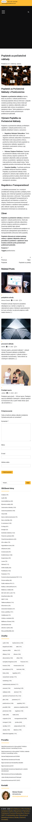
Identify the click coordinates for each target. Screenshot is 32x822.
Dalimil (3, 346)
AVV (12, 766)
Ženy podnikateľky (6, 631)
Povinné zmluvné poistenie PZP (9, 577)
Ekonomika (19, 813)
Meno (3, 445)
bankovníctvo (17, 643)
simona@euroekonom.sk (20, 796)
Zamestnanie (5, 624)
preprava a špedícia (21, 707)
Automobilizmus (5, 501)
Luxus (3, 561)
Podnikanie (4, 570)
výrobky (6, 726)
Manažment (18, 811)
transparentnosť (20, 718)
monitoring (18, 688)
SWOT (3, 599)
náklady (6, 692)
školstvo (18, 730)
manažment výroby (10, 677)
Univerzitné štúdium (6, 609)
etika (19, 658)
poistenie (16, 699)
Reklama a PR (18, 809)
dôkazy (6, 654)
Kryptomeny (4, 558)
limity (6, 673)
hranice (6, 665)
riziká (16, 714)
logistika (16, 673)
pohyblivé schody (7, 297)
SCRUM (17, 756)
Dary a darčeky (5, 520)
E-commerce (4, 523)
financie (24, 661)
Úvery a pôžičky (5, 612)
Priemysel (18, 777)
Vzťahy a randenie (6, 618)
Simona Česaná (5, 300)
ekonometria (8, 658)
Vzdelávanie (4, 615)
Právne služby (5, 580)
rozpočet (7, 718)
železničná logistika (10, 733)
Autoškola (4, 811)
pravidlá (6, 707)
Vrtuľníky (27, 809)
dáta (17, 650)
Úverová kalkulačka (16, 774)
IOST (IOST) (17, 780)
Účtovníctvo (4, 605)
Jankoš (18, 64)
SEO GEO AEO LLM (6, 593)
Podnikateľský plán (12, 815)
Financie (12, 813)
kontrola (21, 669)
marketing (7, 680)
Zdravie (26, 813)
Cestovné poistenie (6, 510)
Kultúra (11, 817)
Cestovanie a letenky (7, 507)
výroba (18, 722)
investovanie (19, 665)
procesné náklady (7, 344)
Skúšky (16, 817)
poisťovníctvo (10, 251)
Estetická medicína (6, 533)
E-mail (3, 453)
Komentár (4, 421)
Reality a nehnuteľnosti (7, 586)
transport (7, 722)
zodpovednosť (19, 726)
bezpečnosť (7, 646)
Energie (3, 529)
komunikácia (8, 669)
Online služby (5, 567)
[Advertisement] (16, 32)
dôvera (17, 654)
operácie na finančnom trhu (12, 696)
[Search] (28, 12)
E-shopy (3, 526)
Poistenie (3, 574)
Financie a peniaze (6, 536)
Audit (2, 498)
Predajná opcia (6, 390)
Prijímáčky (26, 811)
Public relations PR (6, 583)
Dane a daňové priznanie (8, 517)
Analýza (3, 495)
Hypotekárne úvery (6, 545)
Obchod (3, 564)
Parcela (18, 759)
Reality (11, 811)
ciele (19, 646)
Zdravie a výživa (5, 627)
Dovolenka (4, 819)
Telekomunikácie (5, 602)
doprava (7, 650)
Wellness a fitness (6, 621)
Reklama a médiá (6, 589)
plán (5, 699)
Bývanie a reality (5, 504)
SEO (12, 809)
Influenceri (4, 548)
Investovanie (4, 552)
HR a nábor (4, 542)
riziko (6, 714)
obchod (17, 692)
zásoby (6, 730)
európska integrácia (10, 661)
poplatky (21, 703)
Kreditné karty (5, 555)
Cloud (3, 514)
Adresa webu (5, 462)
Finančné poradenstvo (7, 539)
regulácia (19, 711)
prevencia (7, 711)
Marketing (4, 817)
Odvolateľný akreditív (17, 762)
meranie (6, 688)
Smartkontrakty (5, 596)
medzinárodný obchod (10, 684)
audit (6, 643)
